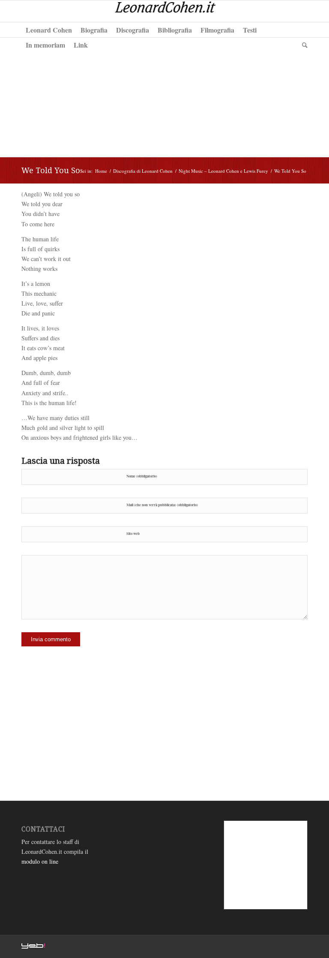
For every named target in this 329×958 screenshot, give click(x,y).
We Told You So (50, 170)
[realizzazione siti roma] (33, 946)
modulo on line (39, 861)
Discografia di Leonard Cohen (143, 171)
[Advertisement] (164, 97)
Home (101, 171)
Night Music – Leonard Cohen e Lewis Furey (223, 171)
